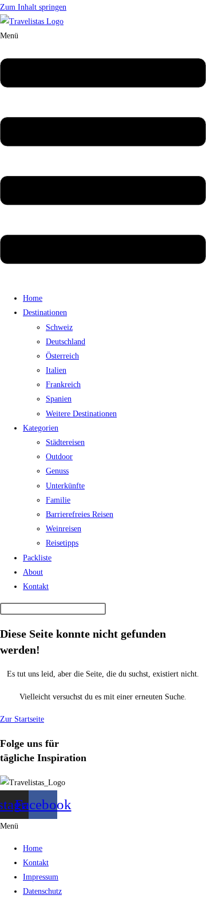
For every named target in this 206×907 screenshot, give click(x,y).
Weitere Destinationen (81, 413)
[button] (103, 156)
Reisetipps (62, 543)
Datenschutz (42, 891)
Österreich (62, 356)
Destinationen (45, 312)
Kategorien (40, 428)
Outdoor (59, 456)
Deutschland (65, 341)
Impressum (40, 877)
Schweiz (59, 327)
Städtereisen (65, 442)
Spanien (59, 399)
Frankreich (63, 384)
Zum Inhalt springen (33, 7)
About (33, 572)
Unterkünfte (65, 486)
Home (32, 298)
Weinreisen (63, 528)
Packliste (37, 558)
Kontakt (36, 586)
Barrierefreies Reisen (79, 514)
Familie (58, 500)
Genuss (57, 471)
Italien (56, 370)
